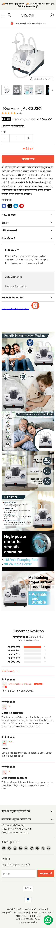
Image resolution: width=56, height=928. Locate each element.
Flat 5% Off (12, 249)
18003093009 (21, 832)
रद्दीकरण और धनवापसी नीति (41, 912)
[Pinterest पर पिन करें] (21, 206)
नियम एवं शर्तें (6, 912)
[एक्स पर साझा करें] (9, 206)
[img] (8, 679)
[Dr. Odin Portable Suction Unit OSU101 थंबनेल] (7, 90)
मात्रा (4, 131)
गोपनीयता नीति (21, 916)
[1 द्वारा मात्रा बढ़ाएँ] (29, 138)
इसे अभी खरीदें (28, 159)
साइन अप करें (46, 873)
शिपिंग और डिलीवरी (21, 912)
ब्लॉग (19, 909)
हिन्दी (26, 888)
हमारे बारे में (11, 909)
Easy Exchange (13, 276)
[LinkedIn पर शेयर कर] (15, 206)
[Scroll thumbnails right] (51, 90)
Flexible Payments (15, 286)
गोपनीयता (42, 909)
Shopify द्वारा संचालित (28, 922)
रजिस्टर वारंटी (35, 916)
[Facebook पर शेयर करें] (4, 206)
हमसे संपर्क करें (30, 909)
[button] (14, 647)
